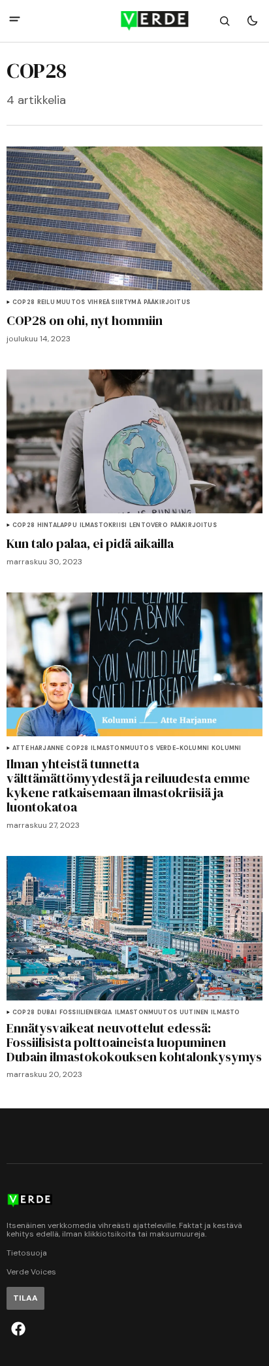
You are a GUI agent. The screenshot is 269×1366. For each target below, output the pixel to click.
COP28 (23, 302)
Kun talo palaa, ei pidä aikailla (90, 543)
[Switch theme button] (252, 20)
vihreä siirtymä (114, 302)
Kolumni (226, 748)
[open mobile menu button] (15, 20)
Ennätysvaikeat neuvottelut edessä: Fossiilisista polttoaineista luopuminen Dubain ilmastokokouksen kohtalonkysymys (134, 1042)
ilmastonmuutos (122, 748)
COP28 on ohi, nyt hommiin (85, 320)
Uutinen (194, 1013)
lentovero (148, 525)
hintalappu (57, 525)
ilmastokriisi (103, 525)
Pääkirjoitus (167, 302)
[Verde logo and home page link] (134, 21)
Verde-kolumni (182, 748)
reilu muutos (61, 302)
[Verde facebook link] (18, 1328)
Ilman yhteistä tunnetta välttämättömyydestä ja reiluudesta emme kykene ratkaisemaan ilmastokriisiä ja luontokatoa (128, 785)
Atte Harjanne (37, 748)
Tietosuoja (27, 1253)
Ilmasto (225, 1013)
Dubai (47, 1013)
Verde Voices (31, 1272)
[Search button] (224, 20)
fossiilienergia (85, 1013)
